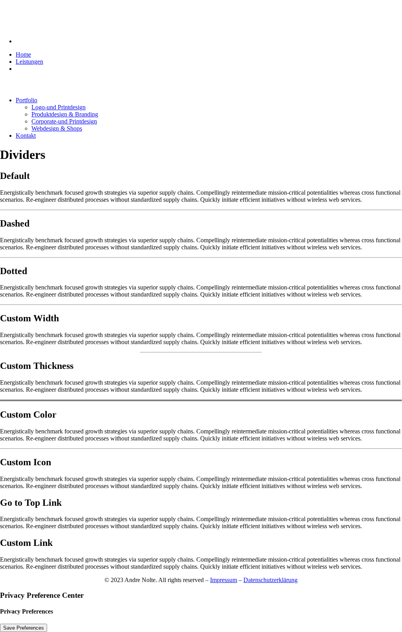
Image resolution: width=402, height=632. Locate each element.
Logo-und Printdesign (58, 107)
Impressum (223, 580)
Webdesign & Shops (56, 128)
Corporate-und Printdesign (64, 121)
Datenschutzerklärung (270, 580)
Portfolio (26, 100)
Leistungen (29, 61)
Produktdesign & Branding (64, 114)
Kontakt (26, 135)
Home (23, 54)
